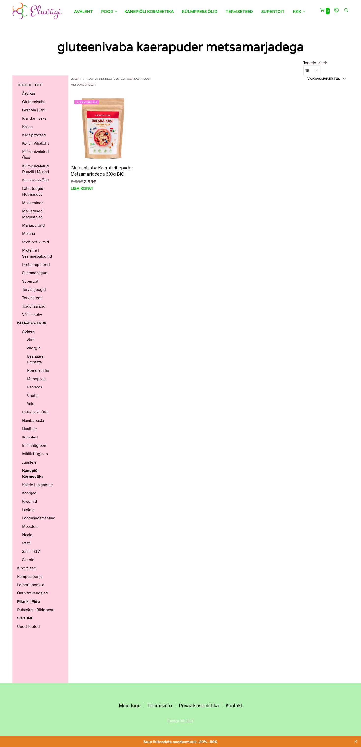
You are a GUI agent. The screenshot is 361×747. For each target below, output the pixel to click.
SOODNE (25, 618)
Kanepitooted (34, 134)
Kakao (27, 126)
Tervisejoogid (34, 289)
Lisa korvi (82, 188)
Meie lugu (129, 705)
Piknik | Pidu (28, 601)
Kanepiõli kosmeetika (149, 11)
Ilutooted (30, 437)
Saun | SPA (31, 551)
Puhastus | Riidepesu (35, 609)
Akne (31, 339)
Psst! (26, 543)
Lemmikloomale (30, 584)
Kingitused (26, 568)
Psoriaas (34, 387)
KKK (297, 11)
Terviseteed (239, 11)
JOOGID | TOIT (30, 84)
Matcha (28, 233)
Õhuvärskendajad (32, 593)
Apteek (28, 331)
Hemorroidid (38, 370)
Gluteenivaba (33, 101)
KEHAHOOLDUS (31, 322)
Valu (30, 403)
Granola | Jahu (34, 109)
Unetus (33, 395)
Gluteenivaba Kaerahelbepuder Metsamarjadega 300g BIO (102, 171)
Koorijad (29, 492)
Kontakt (234, 705)
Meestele (30, 526)
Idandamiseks (34, 118)
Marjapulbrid (33, 225)
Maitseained (33, 202)
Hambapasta (33, 420)
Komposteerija (29, 576)
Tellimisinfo (159, 705)
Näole (27, 534)
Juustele (29, 462)
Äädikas (29, 93)
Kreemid (29, 501)
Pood (107, 11)
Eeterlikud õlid (35, 412)
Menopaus (36, 378)
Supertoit (273, 11)
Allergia (33, 347)
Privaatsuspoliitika (199, 705)
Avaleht (83, 11)
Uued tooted (28, 626)
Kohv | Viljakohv (35, 143)
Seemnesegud (35, 272)
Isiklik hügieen (35, 453)
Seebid (28, 559)
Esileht (76, 78)
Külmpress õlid (199, 11)
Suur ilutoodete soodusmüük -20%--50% (181, 741)
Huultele (29, 428)
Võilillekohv (32, 314)
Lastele (28, 509)
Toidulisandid (34, 306)
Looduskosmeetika (38, 517)
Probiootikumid (35, 241)
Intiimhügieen (34, 445)
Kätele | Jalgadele (37, 484)
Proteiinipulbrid (36, 264)
